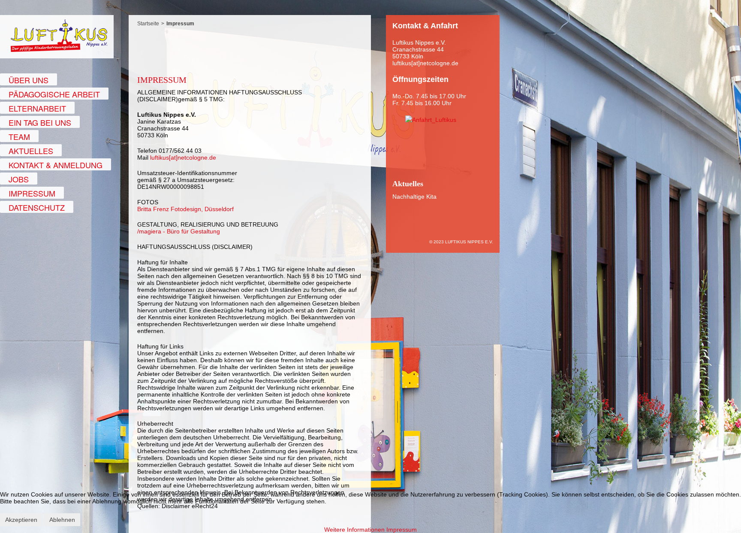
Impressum (32, 193)
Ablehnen (62, 519)
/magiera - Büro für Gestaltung (178, 231)
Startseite (148, 24)
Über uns (28, 79)
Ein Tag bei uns (40, 122)
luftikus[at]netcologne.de (183, 157)
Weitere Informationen (354, 529)
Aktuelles (31, 150)
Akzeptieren (21, 519)
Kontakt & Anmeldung (55, 164)
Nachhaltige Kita (414, 196)
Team (19, 136)
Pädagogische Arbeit (54, 94)
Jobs (19, 179)
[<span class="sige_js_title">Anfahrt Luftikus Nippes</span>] (430, 119)
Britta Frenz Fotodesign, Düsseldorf (185, 209)
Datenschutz (37, 207)
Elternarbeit (37, 108)
